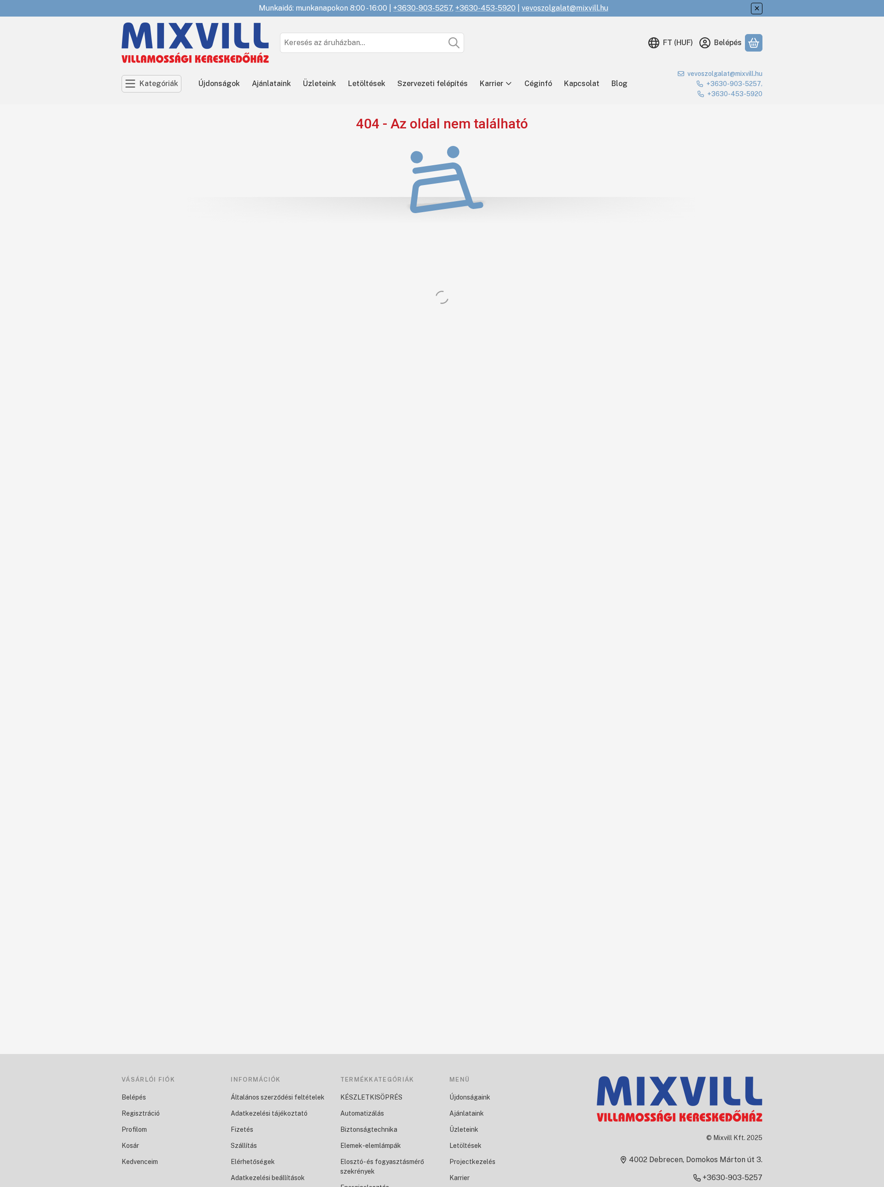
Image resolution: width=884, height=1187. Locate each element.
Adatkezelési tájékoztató (269, 1113)
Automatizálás (362, 1113)
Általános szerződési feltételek (278, 1097)
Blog (619, 83)
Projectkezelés (472, 1161)
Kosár (130, 1145)
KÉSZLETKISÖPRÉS (371, 1097)
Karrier (491, 83)
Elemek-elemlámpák (370, 1145)
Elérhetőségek (253, 1161)
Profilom (134, 1129)
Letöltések (366, 83)
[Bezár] (756, 8)
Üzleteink (319, 83)
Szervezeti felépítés (432, 83)
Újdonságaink (469, 1097)
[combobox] (372, 43)
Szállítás (244, 1145)
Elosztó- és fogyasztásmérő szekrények (382, 1166)
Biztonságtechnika (368, 1129)
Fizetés (242, 1129)
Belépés (134, 1097)
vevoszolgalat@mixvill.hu (565, 8)
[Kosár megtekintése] (753, 43)
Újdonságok (219, 83)
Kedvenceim (140, 1161)
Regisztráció (141, 1113)
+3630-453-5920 (485, 8)
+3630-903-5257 (422, 8)
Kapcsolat (581, 83)
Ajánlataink (271, 83)
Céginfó (538, 83)
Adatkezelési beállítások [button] (268, 1177)
